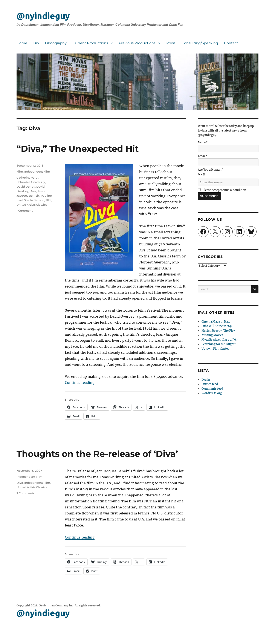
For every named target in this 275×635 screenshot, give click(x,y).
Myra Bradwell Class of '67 (220, 339)
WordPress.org (212, 393)
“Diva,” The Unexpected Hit (78, 148)
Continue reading (80, 382)
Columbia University (31, 182)
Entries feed (210, 384)
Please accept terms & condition (224, 190)
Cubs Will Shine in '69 (217, 326)
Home (22, 43)
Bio (36, 43)
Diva (33, 191)
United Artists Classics (32, 204)
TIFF (48, 200)
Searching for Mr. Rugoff (218, 344)
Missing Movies (212, 335)
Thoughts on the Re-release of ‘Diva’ (97, 453)
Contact (231, 43)
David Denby (26, 186)
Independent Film (37, 171)
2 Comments (25, 493)
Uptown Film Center (215, 348)
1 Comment (25, 210)
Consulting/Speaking (200, 43)
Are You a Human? (210, 172)
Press (171, 43)
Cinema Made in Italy (216, 321)
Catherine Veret (27, 177)
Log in (206, 379)
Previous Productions (137, 43)
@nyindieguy (43, 16)
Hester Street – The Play (218, 330)
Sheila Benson (34, 200)
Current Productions (90, 43)
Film (20, 171)
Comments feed (212, 388)
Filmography (56, 43)
